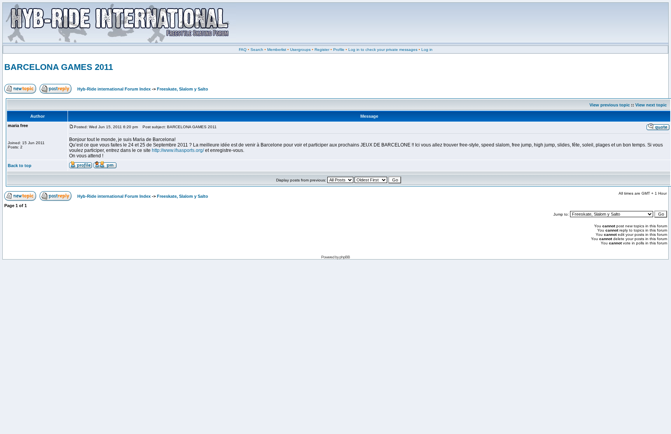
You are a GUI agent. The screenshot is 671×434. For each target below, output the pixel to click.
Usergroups (300, 49)
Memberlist (276, 49)
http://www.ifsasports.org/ (178, 150)
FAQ (243, 49)
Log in (427, 49)
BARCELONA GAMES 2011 (58, 67)
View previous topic (609, 105)
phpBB (344, 257)
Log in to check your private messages (382, 49)
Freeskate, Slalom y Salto (182, 89)
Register (322, 49)
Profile (338, 49)
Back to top (19, 165)
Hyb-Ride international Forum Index (114, 89)
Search (256, 49)
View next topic (651, 105)
